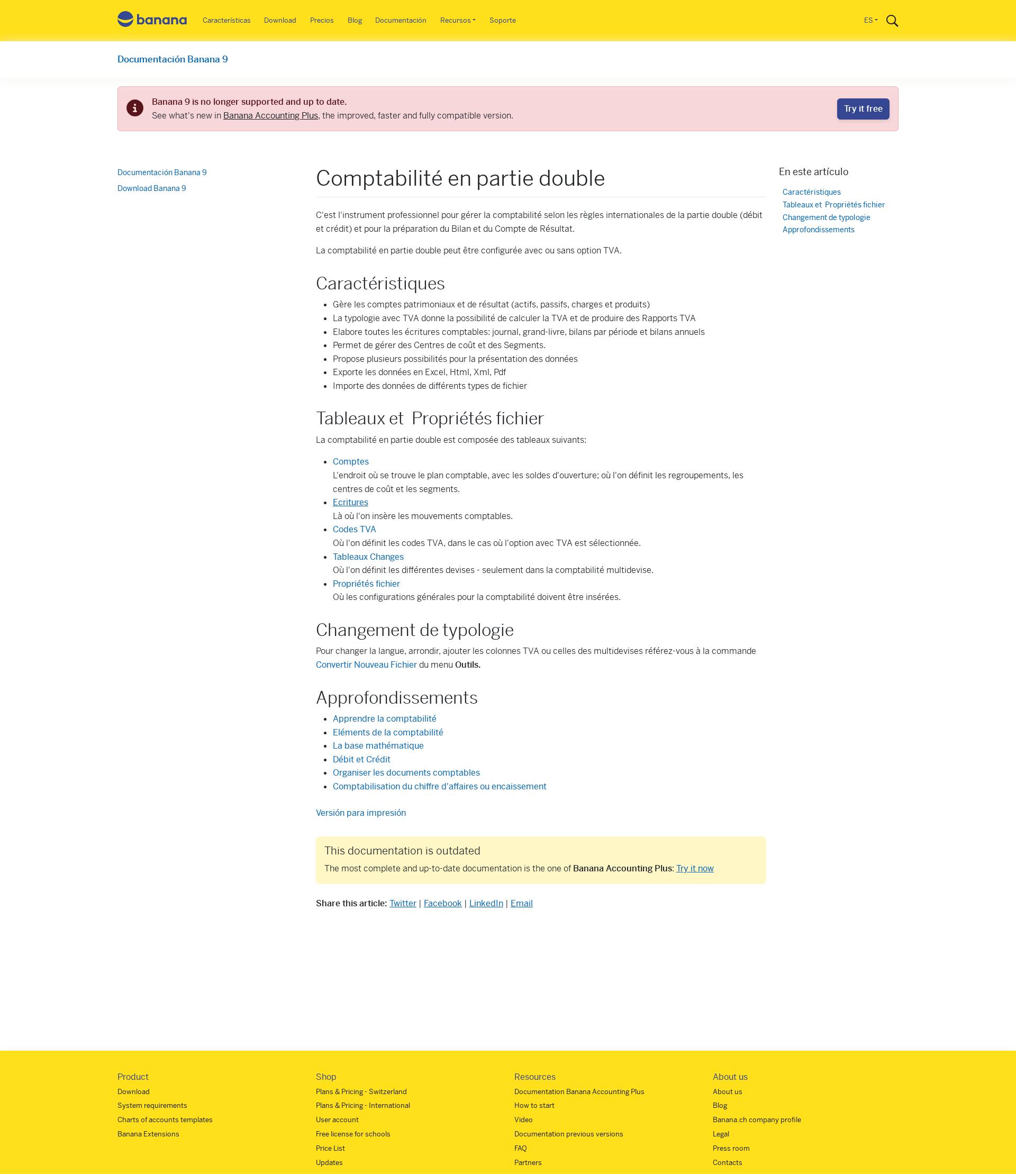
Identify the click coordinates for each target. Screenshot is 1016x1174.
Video (523, 1119)
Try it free (863, 108)
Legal (721, 1134)
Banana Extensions (148, 1134)
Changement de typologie (826, 217)
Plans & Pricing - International (363, 1105)
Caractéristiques (812, 192)
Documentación (401, 20)
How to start (534, 1105)
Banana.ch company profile (757, 1119)
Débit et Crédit (362, 759)
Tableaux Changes (368, 556)
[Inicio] (152, 21)
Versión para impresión (361, 812)
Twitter (402, 903)
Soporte (502, 20)
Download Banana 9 (151, 188)
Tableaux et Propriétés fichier (834, 205)
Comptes (351, 461)
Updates (329, 1162)
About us (727, 1091)
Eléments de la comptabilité (388, 732)
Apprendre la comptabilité (385, 718)
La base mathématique (378, 745)
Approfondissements (819, 230)
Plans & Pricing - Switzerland (361, 1091)
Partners (528, 1162)
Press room (731, 1148)
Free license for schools (353, 1134)
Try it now (695, 868)
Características (227, 20)
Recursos (455, 20)
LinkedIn (486, 903)
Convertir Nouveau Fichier (366, 664)
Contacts (727, 1162)
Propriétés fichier (366, 583)
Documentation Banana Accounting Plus (579, 1091)
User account (337, 1119)
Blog (355, 20)
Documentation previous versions (568, 1134)
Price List (330, 1148)
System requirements (152, 1105)
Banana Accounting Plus (270, 115)
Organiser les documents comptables (406, 772)
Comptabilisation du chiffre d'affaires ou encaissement (440, 786)
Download (280, 20)
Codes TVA (354, 529)
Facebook (443, 903)
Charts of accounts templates (165, 1119)
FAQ (520, 1148)
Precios (322, 20)
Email (522, 903)
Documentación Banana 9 (172, 59)
